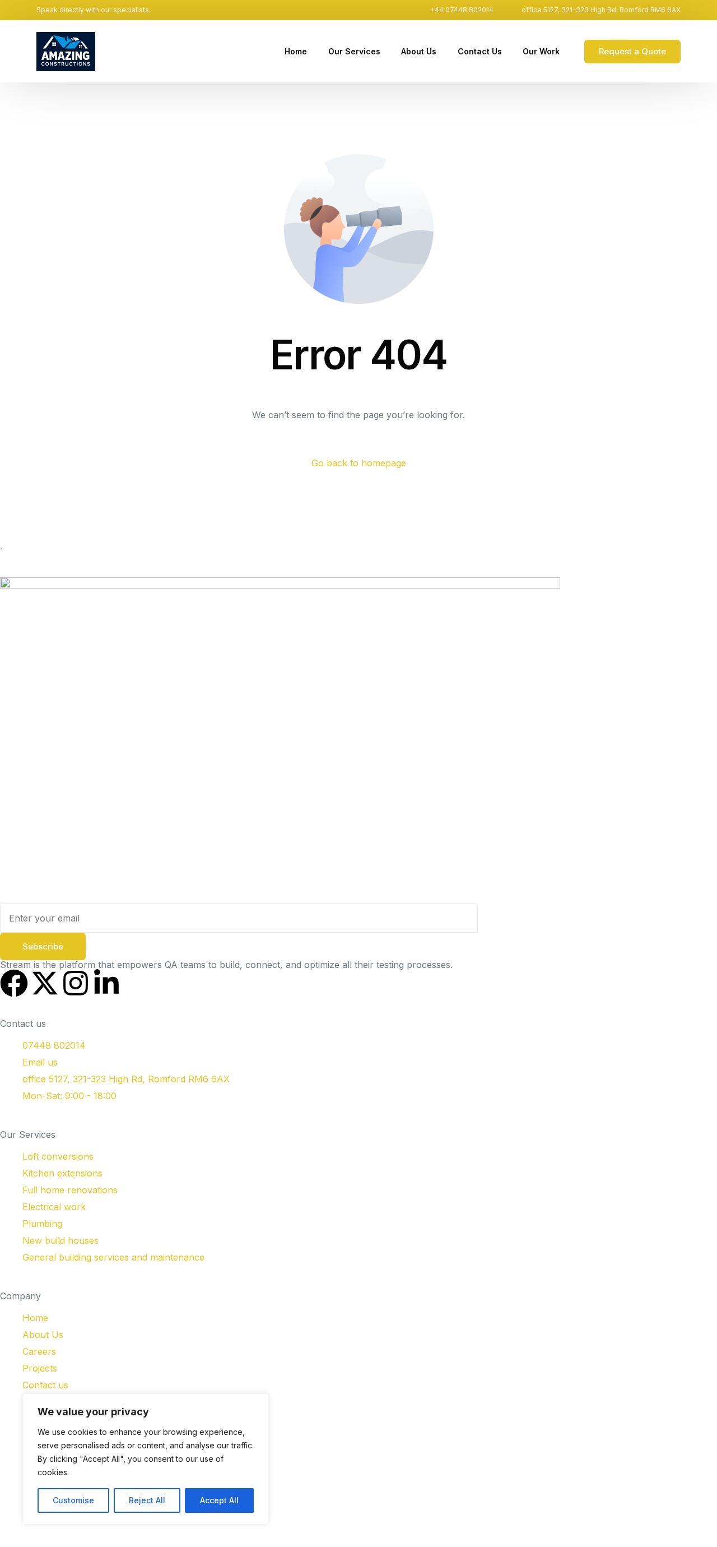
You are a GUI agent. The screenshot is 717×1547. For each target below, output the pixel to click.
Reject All (147, 1500)
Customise (73, 1500)
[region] (145, 1459)
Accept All (219, 1500)
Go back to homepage (358, 463)
